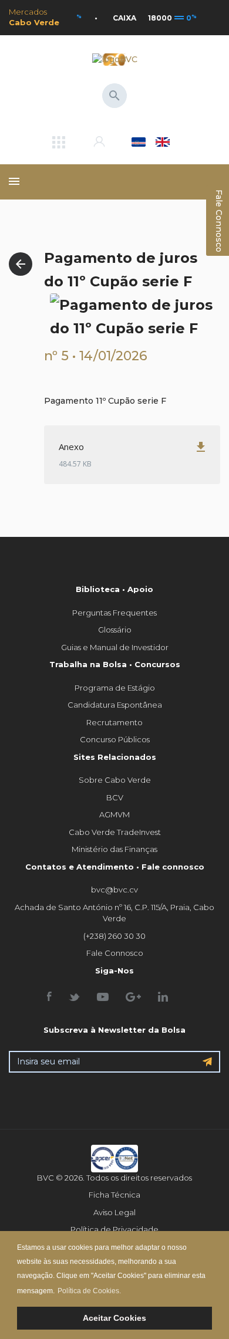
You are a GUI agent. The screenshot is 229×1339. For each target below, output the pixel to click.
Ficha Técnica (114, 1194)
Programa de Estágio (115, 687)
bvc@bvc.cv (114, 889)
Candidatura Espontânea (115, 704)
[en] (163, 142)
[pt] (138, 142)
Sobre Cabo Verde (115, 780)
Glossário (115, 629)
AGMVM (114, 814)
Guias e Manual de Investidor (115, 647)
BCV (114, 797)
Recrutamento (114, 722)
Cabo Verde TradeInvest (115, 832)
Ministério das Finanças (114, 849)
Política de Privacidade (114, 1229)
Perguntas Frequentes (114, 612)
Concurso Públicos (115, 739)
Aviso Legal (114, 1212)
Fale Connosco (114, 953)
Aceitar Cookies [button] (114, 1318)
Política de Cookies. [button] (89, 1291)
